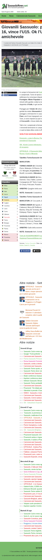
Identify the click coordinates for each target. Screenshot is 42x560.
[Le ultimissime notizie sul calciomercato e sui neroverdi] (15, 6)
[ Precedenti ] (10, 178)
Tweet (37, 251)
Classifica (6, 182)
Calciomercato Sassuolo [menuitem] (26, 16)
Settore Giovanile (30, 243)
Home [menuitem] (4, 16)
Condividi (26, 251)
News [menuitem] (11, 16)
